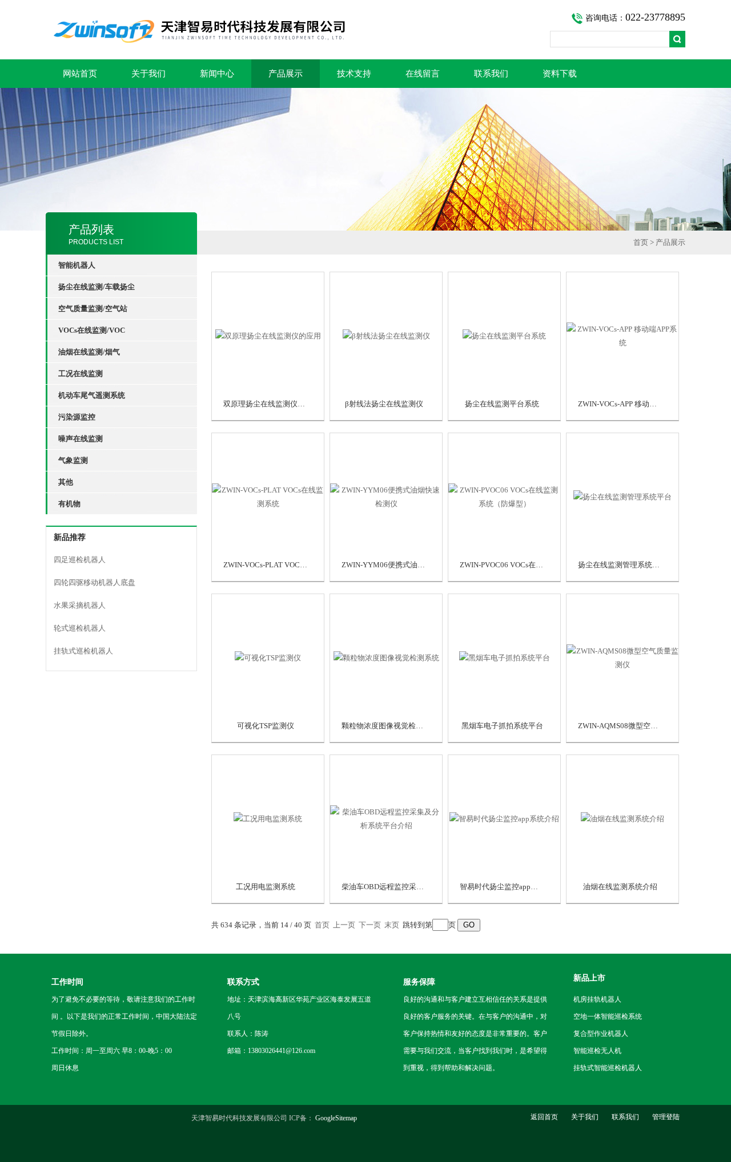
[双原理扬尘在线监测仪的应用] (268, 336)
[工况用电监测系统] (268, 818)
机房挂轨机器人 (597, 999)
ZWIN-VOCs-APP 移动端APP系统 (631, 404)
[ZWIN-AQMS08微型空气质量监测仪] (622, 657)
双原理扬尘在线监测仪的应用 (271, 404)
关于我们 (148, 73)
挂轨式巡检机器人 (83, 651)
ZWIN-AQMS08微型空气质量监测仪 (636, 725)
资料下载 (560, 73)
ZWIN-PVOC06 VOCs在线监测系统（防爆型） (535, 564)
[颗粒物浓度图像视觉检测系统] (386, 657)
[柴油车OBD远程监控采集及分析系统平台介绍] (386, 818)
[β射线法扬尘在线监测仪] (386, 336)
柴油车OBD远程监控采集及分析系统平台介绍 (416, 886)
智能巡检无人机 (597, 1051)
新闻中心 (217, 73)
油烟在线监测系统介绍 (620, 886)
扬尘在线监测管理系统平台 (622, 564)
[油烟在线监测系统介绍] (622, 818)
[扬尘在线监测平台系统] (504, 336)
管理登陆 (666, 1117)
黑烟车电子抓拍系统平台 (502, 725)
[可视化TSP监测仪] (268, 657)
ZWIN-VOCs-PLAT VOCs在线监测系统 (285, 564)
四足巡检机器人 (80, 559)
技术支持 (354, 73)
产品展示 (285, 73)
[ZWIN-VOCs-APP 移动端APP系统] (622, 336)
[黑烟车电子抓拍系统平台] (504, 657)
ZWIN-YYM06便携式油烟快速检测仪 (402, 564)
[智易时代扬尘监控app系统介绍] (504, 818)
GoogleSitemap (336, 1118)
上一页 (344, 925)
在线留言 (422, 73)
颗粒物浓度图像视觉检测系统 (390, 725)
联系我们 (491, 73)
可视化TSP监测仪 (265, 725)
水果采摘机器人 (80, 605)
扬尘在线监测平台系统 (502, 404)
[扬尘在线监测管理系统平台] (622, 496)
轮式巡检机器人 (80, 628)
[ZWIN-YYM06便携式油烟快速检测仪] (386, 496)
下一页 (370, 925)
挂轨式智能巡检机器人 (607, 1068)
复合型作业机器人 (600, 1034)
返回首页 (544, 1117)
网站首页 (80, 73)
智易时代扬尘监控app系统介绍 (510, 886)
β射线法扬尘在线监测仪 (384, 404)
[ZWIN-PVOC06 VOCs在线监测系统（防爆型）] (504, 496)
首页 (640, 242)
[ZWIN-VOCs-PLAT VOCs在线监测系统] (268, 496)
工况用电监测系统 (265, 886)
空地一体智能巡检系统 (607, 1016)
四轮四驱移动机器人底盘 (94, 582)
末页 (391, 925)
